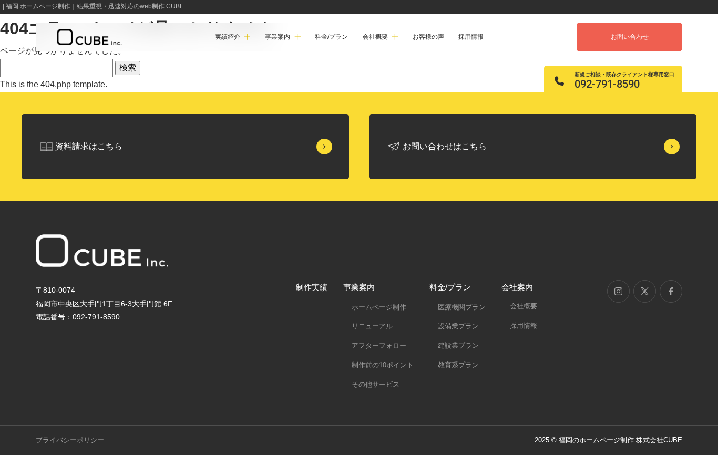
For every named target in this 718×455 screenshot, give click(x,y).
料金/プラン (331, 36)
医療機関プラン (462, 307)
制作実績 (311, 287)
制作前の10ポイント (383, 365)
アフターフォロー (379, 345)
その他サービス (375, 384)
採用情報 (471, 36)
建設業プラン (458, 345)
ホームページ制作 (379, 307)
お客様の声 (428, 36)
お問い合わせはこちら (445, 146)
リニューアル (372, 326)
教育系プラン (458, 365)
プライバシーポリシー (70, 440)
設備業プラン (458, 326)
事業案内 (359, 287)
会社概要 (523, 306)
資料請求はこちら (88, 146)
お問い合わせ (630, 36)
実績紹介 (227, 36)
